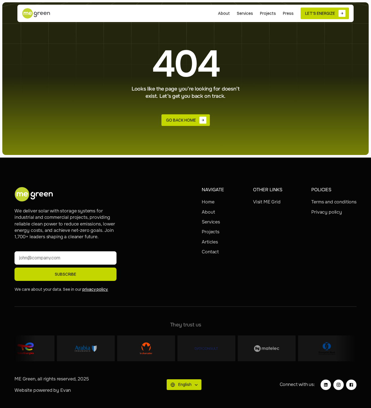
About (208, 212)
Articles (210, 242)
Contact (210, 252)
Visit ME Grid (267, 202)
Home (208, 202)
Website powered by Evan (42, 390)
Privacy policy (326, 212)
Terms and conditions (334, 202)
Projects (210, 232)
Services (211, 222)
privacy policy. (95, 289)
